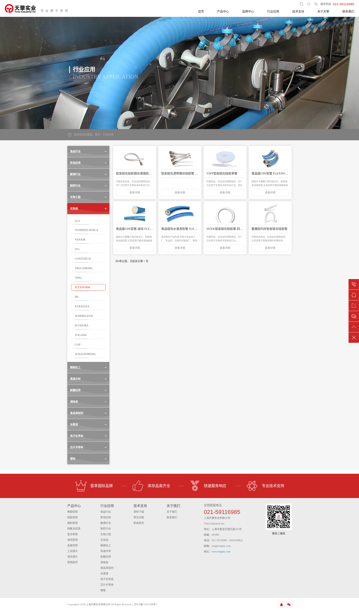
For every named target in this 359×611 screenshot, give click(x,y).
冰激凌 (104, 573)
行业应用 (273, 11)
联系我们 (348, 11)
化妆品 (104, 539)
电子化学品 (106, 579)
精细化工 (105, 545)
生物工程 (105, 534)
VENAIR (80, 239)
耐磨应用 (105, 556)
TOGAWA (81, 334)
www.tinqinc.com (221, 551)
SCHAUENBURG (85, 354)
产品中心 (223, 11)
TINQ (78, 277)
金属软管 (72, 545)
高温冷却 (105, 551)
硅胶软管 (72, 517)
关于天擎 (323, 11)
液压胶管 (72, 539)
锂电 (103, 590)
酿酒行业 (105, 523)
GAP (77, 344)
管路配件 (72, 562)
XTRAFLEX (82, 306)
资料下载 (139, 511)
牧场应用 (105, 517)
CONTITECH (83, 258)
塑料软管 (72, 523)
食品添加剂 (106, 567)
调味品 (104, 562)
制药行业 (105, 528)
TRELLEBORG (84, 268)
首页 (201, 11)
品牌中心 (248, 11)
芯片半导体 (106, 584)
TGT (77, 221)
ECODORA (81, 325)
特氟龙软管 (73, 528)
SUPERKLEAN (84, 315)
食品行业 (105, 511)
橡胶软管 (72, 511)
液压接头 (72, 556)
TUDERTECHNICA (86, 230)
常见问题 (139, 517)
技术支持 (298, 11)
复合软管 (72, 534)
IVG (77, 249)
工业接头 (72, 551)
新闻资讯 (139, 523)
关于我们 (172, 511)
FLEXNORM (82, 287)
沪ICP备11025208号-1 (146, 604)
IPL (77, 296)
